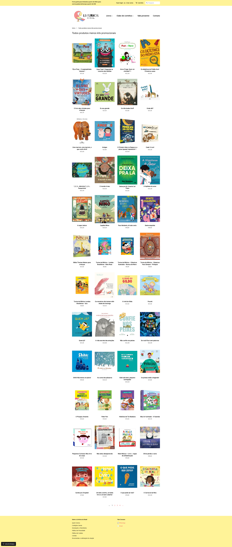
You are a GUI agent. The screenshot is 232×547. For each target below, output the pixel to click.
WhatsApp (122, 523)
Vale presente (143, 15)
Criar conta (129, 3)
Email (121, 526)
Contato (156, 15)
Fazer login (119, 3)
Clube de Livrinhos (125, 15)
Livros (109, 15)
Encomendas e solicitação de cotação (83, 538)
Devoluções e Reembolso (79, 528)
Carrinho (140, 3)
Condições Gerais (77, 525)
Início (73, 28)
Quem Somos (76, 523)
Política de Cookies (77, 533)
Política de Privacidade (78, 530)
